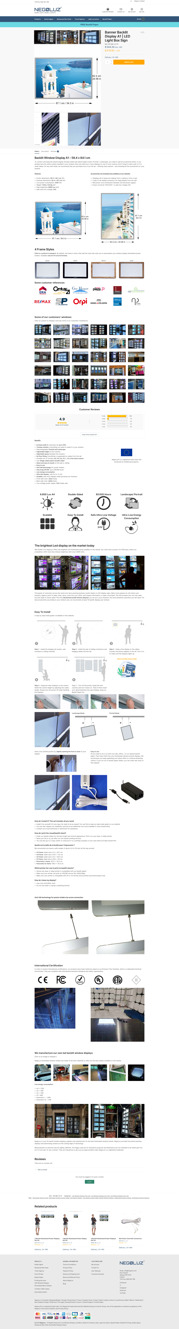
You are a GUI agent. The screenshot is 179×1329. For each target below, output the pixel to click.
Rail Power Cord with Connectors (130, 1238)
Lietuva (111, 1300)
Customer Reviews (108, 11)
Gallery (37, 151)
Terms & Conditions (69, 1264)
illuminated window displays (140, 1198)
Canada (63, 1300)
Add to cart (128, 62)
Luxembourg (119, 1300)
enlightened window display (122, 1198)
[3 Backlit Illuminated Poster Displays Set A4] (47, 1223)
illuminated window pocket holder (59, 1198)
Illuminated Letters (41, 1292)
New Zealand (39, 1302)
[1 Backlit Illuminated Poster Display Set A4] (75, 1223)
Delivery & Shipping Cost (71, 1274)
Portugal (61, 1302)
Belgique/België (55, 1300)
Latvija (106, 1300)
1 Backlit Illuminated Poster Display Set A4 (75, 1239)
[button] (140, 19)
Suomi (79, 1302)
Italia (100, 1300)
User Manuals (96, 1271)
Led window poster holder (91, 1198)
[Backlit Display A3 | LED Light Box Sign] (142, 32)
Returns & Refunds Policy (71, 1277)
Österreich (53, 1302)
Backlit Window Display (106, 1198)
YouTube (123, 1293)
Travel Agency (39, 1271)
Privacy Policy (67, 1268)
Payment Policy (68, 1271)
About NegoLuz (68, 1280)
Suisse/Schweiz (70, 1302)
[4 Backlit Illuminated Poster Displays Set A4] (103, 1223)
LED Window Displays (42, 1283)
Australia (45, 1300)
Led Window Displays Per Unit (81, 1196)
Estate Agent (39, 1264)
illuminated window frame (40, 1198)
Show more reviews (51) (89, 434)
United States (98, 1302)
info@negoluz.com (130, 1271)
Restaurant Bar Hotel (41, 1268)
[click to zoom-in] (67, 78)
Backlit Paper (39, 1277)
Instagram (123, 1288)
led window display (76, 1198)
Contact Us (95, 1268)
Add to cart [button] (47, 1252)
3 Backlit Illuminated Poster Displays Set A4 (47, 1239)
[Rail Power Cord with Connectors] (131, 1223)
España (85, 1300)
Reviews (54, 151)
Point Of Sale (39, 1274)
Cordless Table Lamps (42, 1289)
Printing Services (40, 1280)
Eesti (90, 1300)
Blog (64, 1284)
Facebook (123, 1283)
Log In (89, 1182)
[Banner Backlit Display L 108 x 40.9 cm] (143, 32)
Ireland (95, 1300)
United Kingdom (87, 1302)
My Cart (141, 11)
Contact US (120, 11)
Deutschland (72, 1300)
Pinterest (123, 1290)
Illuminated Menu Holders (43, 1286)
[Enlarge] (58, 264)
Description (45, 151)
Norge (46, 1302)
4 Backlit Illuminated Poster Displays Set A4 (103, 1239)
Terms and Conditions (48, 1308)
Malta (126, 1300)
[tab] (37, 151)
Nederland (138, 1300)
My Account (132, 11)
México (131, 1300)
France (79, 1300)
